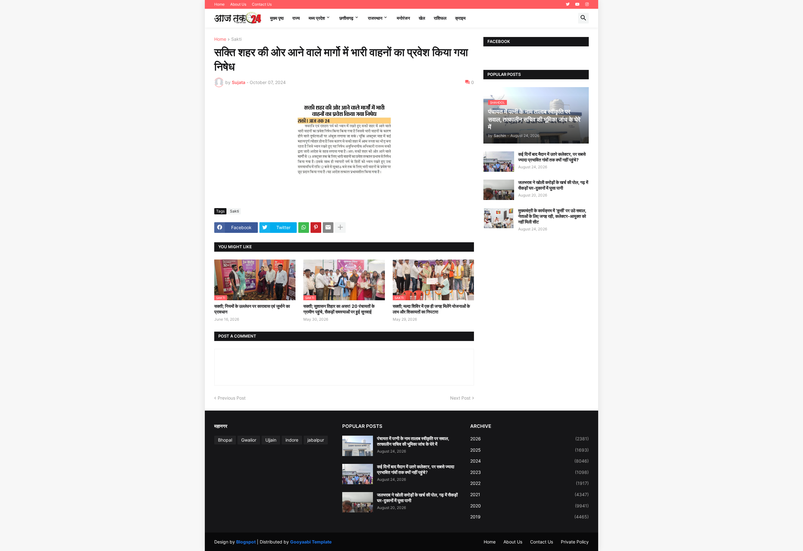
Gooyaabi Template (311, 541)
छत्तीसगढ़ (346, 18)
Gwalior (248, 440)
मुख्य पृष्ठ (277, 18)
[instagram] (587, 4)
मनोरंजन (403, 18)
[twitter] (568, 4)
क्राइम (460, 18)
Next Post (460, 398)
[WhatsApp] (303, 227)
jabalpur (315, 440)
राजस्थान (375, 18)
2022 (529, 483)
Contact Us (262, 4)
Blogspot (246, 541)
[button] (583, 18)
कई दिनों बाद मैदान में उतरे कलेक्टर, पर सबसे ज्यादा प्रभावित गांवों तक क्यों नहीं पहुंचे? (552, 156)
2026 (529, 438)
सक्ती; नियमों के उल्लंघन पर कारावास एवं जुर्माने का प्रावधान (252, 308)
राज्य (296, 18)
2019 (529, 516)
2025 (529, 450)
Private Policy (575, 541)
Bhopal (225, 440)
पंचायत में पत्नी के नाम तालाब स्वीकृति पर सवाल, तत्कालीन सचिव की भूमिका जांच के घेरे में (413, 441)
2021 (529, 494)
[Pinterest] (316, 227)
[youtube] (577, 4)
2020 (529, 505)
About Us (238, 4)
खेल (422, 18)
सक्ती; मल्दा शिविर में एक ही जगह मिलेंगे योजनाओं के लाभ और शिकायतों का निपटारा (431, 308)
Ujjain (270, 440)
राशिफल (440, 18)
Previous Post (232, 398)
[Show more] (340, 227)
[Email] (328, 227)
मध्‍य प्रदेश (317, 18)
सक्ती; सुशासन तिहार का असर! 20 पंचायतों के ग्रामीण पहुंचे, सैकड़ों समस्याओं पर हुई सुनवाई (339, 308)
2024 (529, 461)
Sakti (236, 39)
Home (219, 4)
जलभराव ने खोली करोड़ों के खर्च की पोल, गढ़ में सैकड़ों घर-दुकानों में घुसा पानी (553, 185)
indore (291, 440)
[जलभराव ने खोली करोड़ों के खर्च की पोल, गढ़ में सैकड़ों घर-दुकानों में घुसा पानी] (498, 190)
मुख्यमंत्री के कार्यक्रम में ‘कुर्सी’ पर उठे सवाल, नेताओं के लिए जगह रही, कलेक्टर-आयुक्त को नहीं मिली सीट (552, 216)
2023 (529, 472)
